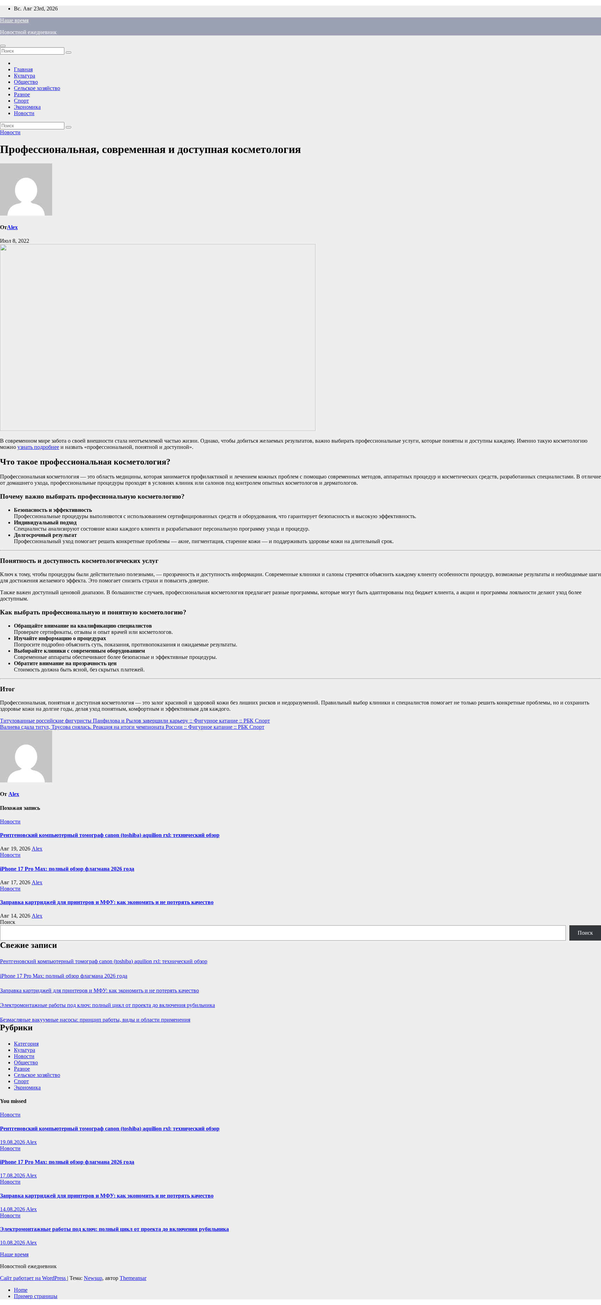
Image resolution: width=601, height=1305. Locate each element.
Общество (26, 82)
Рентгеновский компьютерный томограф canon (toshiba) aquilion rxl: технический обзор (109, 835)
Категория (26, 1044)
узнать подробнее (38, 447)
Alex (12, 227)
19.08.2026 (13, 1142)
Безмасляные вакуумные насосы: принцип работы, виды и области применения (95, 1020)
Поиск (7, 922)
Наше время (14, 20)
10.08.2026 (13, 1243)
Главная (23, 69)
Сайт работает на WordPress (33, 1278)
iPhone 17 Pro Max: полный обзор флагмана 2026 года (67, 869)
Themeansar (133, 1278)
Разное (22, 94)
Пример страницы (35, 1296)
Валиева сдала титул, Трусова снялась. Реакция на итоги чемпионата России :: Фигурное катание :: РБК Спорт (132, 727)
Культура (24, 76)
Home (20, 1290)
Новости (24, 113)
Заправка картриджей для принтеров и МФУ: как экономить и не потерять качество (107, 902)
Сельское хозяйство (37, 88)
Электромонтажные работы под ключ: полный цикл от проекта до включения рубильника (107, 1005)
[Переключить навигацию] (3, 46)
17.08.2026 (13, 1175)
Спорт (21, 101)
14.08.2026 (13, 1209)
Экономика (27, 107)
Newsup (93, 1278)
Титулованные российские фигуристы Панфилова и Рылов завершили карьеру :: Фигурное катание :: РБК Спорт (135, 721)
